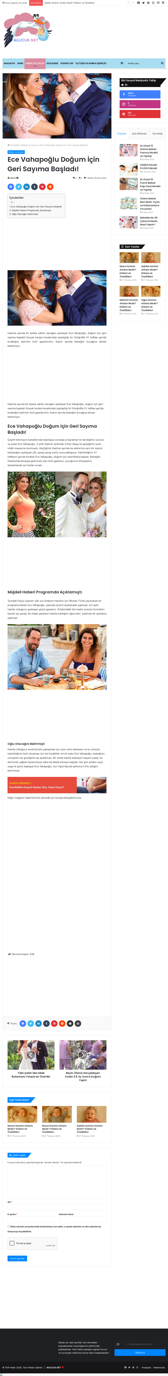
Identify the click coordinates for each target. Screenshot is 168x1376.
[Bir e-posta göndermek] (17, 178)
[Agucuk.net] (27, 30)
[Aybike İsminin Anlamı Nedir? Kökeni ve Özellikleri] (91, 1114)
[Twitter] (18, 187)
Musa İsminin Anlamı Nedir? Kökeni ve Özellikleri (54, 1129)
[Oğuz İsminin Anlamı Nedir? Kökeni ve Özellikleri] (150, 291)
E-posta (12, 1214)
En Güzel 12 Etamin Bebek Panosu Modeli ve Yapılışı (149, 151)
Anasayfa (9, 63)
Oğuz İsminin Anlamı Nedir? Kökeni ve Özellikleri (149, 305)
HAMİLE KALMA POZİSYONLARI (148, 166)
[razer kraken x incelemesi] (84, 1374)
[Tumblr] (34, 187)
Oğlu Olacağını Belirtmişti (25, 214)
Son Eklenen (139, 133)
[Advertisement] (112, 32)
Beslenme (52, 63)
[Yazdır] (78, 1023)
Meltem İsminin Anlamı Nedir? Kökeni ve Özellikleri (70, 2)
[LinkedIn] (26, 187)
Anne (20, 63)
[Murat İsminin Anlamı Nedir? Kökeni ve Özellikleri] (22, 1114)
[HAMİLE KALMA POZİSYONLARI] (129, 169)
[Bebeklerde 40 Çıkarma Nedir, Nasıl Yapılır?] (129, 222)
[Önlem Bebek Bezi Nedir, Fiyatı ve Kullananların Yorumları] (129, 203)
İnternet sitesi (66, 1214)
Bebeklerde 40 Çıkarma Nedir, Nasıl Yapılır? (149, 221)
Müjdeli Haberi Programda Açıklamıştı (31, 210)
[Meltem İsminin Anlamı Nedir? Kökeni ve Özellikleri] (129, 291)
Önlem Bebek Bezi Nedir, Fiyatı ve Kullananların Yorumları (150, 203)
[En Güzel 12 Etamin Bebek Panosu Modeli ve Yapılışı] (129, 150)
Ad (10, 1202)
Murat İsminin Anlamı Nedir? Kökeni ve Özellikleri (20, 1129)
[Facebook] (11, 187)
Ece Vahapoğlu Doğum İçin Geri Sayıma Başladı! (36, 206)
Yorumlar (157, 133)
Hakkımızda (159, 1367)
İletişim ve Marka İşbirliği (91, 63)
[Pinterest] (42, 187)
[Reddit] (50, 187)
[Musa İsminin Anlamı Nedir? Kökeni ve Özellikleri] (57, 1114)
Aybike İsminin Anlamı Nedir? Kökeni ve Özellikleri (90, 1129)
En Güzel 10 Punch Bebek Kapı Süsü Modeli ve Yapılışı (150, 184)
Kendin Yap (67, 63)
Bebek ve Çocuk (35, 63)
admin (13, 178)
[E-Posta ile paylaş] (70, 1023)
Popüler (121, 133)
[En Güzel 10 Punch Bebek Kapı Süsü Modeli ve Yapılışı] (129, 184)
